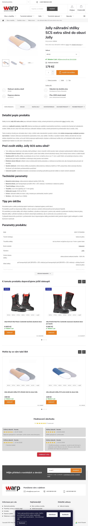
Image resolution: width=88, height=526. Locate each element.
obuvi (67, 45)
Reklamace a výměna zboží (11, 516)
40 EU (32, 315)
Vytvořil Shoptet (82, 522)
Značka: (48, 85)
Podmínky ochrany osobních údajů (13, 508)
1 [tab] (41, 339)
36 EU (13, 315)
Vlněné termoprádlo (37, 508)
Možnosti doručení (53, 62)
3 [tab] (44, 339)
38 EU (23, 315)
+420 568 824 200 (51, 491)
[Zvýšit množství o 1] (52, 71)
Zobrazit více (44, 455)
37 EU (18, 315)
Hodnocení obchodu (44, 418)
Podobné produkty (77, 107)
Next (84, 281)
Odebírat (76, 470)
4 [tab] (46, 339)
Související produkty (62, 107)
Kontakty (6, 511)
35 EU (8, 315)
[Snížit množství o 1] (52, 74)
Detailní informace (77, 45)
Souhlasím (65, 515)
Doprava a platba (8, 513)
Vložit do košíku (68, 72)
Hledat (52, 9)
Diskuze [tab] (22, 107)
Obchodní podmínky (7, 2)
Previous (79, 281)
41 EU (74, 315)
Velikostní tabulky (64, 506)
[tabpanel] (23, 311)
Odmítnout (52, 515)
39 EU (27, 315)
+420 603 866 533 (71, 491)
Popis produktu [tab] (8, 107)
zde (18, 519)
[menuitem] (10, 16)
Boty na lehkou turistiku (38, 506)
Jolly (82, 251)
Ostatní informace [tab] (49, 107)
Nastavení (22, 523)
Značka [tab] (35, 107)
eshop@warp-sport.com (33, 491)
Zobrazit (10, 332)
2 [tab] (43, 339)
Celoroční (81, 246)
